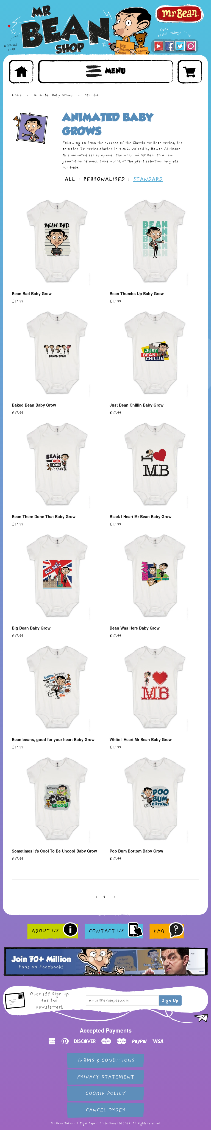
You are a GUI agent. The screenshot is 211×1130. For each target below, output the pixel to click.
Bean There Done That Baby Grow (44, 516)
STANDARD (148, 179)
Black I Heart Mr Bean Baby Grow (140, 516)
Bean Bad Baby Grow (32, 293)
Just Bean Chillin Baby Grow (136, 405)
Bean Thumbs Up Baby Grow (137, 293)
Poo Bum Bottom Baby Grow (136, 851)
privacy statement (105, 1077)
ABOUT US (45, 930)
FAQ (159, 930)
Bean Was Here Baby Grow (135, 628)
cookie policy (105, 1093)
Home (17, 95)
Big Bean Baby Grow (31, 628)
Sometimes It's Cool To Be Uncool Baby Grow (54, 851)
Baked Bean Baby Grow (34, 405)
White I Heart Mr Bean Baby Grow (141, 739)
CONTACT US (106, 930)
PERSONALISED (104, 179)
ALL (70, 179)
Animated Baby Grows (53, 95)
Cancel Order (105, 1110)
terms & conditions (105, 1060)
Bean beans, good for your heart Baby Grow (53, 739)
